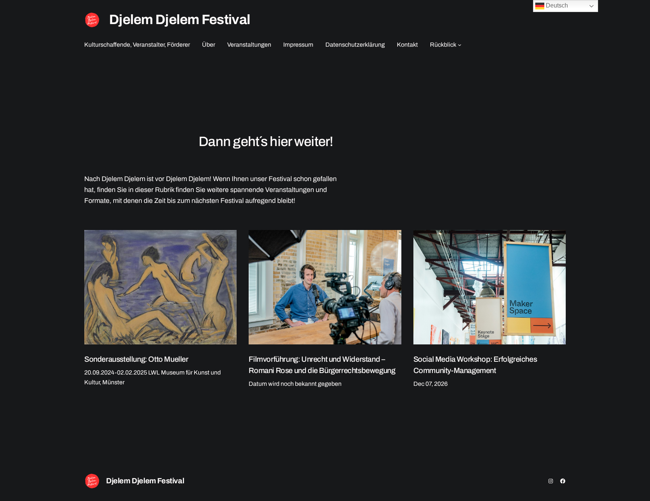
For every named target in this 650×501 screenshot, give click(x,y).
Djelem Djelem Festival (179, 19)
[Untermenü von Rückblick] (460, 45)
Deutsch (556, 5)
